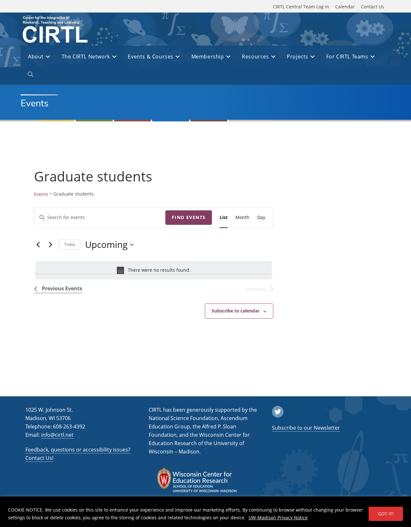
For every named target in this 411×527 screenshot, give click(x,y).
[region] (205, 511)
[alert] (153, 270)
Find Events (189, 217)
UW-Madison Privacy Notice (278, 517)
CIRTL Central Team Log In (301, 7)
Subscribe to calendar (235, 311)
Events (41, 194)
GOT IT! (386, 514)
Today (69, 244)
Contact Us (372, 7)
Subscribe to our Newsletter (306, 427)
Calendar (345, 7)
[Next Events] (50, 245)
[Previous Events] (38, 245)
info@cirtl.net (57, 434)
